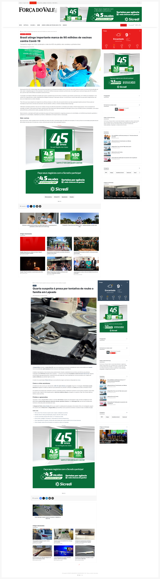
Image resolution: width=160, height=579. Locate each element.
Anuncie (65, 25)
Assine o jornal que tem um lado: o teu (51, 25)
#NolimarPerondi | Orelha (117, 152)
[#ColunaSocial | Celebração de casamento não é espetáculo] (107, 159)
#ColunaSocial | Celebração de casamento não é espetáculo (124, 157)
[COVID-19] (38, 10)
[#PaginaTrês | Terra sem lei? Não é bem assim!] (107, 148)
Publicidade (59, 125)
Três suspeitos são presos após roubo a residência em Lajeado (49, 2)
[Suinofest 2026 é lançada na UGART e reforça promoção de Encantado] (86, 244)
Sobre (38, 25)
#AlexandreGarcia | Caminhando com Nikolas (121, 141)
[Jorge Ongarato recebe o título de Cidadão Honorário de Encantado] (86, 264)
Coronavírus (49, 197)
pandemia (64, 197)
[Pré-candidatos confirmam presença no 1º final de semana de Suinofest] (107, 137)
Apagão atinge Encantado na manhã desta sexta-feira (31, 271)
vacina (72, 197)
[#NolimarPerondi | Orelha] (107, 154)
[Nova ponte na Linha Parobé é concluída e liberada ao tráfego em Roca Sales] (59, 244)
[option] (122, 192)
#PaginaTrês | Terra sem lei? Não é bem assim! (121, 146)
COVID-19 (26, 31)
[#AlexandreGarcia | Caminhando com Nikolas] (107, 142)
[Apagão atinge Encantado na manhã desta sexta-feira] (32, 264)
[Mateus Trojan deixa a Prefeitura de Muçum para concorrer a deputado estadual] (59, 264)
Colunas (32, 25)
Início (20, 25)
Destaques (28, 34)
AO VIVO (123, 25)
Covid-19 (57, 197)
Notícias (26, 25)
